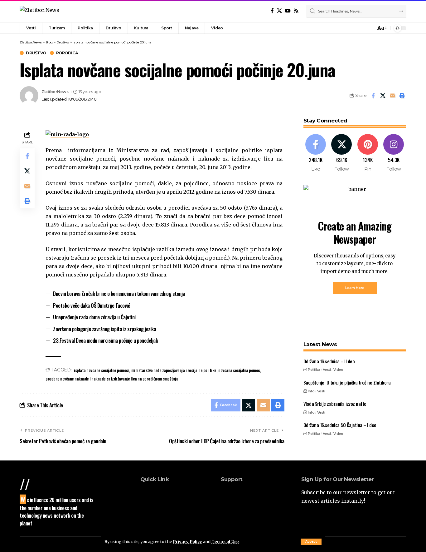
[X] (279, 11)
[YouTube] (287, 11)
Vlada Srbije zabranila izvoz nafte (334, 403)
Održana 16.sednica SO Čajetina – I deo (339, 424)
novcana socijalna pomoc (239, 370)
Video (338, 369)
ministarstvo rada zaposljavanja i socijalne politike (173, 370)
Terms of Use (225, 541)
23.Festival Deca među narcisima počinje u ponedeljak (105, 340)
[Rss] (296, 11)
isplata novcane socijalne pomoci (101, 370)
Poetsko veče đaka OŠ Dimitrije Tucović (91, 305)
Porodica (67, 53)
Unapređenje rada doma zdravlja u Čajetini (94, 317)
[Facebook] (272, 11)
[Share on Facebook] (373, 96)
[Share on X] (382, 96)
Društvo (36, 53)
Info (311, 391)
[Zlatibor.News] (39, 11)
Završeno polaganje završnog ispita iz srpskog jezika (104, 329)
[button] (311, 542)
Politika (314, 369)
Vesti (327, 369)
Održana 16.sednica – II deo (329, 361)
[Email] (392, 96)
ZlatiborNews (54, 91)
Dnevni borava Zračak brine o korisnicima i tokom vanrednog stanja (119, 293)
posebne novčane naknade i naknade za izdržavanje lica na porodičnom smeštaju (112, 378)
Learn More (354, 288)
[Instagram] (393, 153)
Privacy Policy (187, 541)
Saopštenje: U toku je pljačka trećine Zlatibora (347, 382)
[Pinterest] (368, 153)
